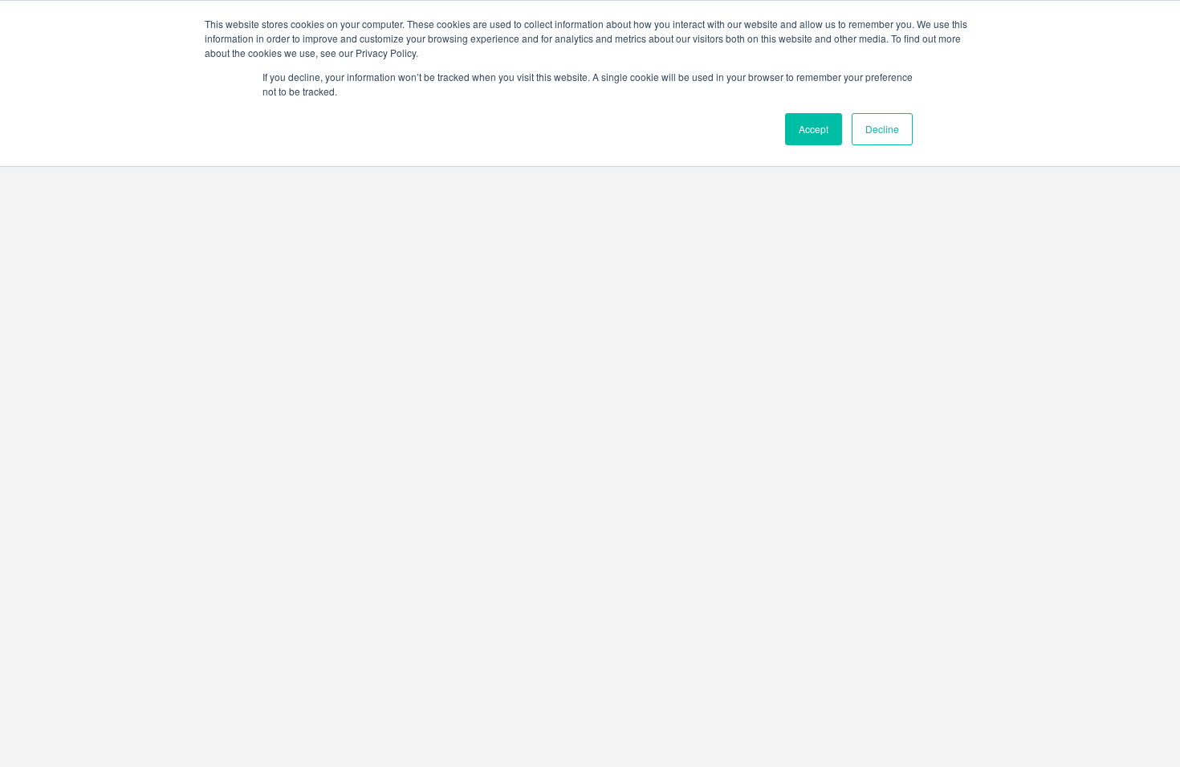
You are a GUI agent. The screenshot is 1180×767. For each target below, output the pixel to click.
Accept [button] (813, 129)
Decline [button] (882, 129)
